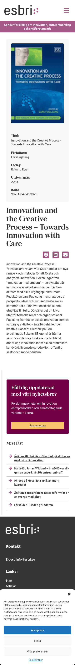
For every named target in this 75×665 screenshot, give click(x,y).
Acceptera (37, 630)
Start (9, 580)
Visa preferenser (37, 651)
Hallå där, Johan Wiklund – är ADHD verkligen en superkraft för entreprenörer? (41, 470)
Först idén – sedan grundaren (33, 505)
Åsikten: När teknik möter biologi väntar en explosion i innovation (42, 458)
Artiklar (11, 586)
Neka (37, 640)
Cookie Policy (36, 660)
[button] (69, 594)
